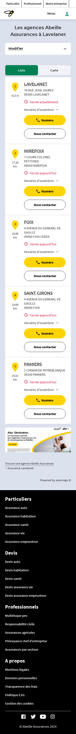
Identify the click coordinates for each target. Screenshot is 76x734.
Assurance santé (16, 524)
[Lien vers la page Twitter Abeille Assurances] (33, 717)
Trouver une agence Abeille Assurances (29, 463)
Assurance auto (16, 508)
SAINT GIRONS (38, 293)
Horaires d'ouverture (39, 109)
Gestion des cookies (19, 703)
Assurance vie (15, 533)
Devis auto (12, 561)
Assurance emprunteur (21, 541)
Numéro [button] (47, 120)
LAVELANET (35, 84)
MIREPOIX (34, 151)
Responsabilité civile (20, 624)
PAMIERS (33, 364)
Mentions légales (17, 669)
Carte (54, 70)
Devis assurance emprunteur (25, 595)
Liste (21, 70)
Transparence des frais (21, 686)
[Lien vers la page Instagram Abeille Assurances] (52, 717)
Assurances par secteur (21, 649)
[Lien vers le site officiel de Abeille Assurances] (9, 13)
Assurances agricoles (20, 632)
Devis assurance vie (19, 587)
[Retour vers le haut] (61, 711)
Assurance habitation (20, 516)
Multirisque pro (16, 615)
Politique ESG (15, 695)
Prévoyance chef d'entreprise (26, 641)
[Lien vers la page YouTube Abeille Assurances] (43, 717)
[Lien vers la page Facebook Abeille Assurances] (23, 717)
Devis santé (13, 578)
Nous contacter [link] (45, 134)
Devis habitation (17, 570)
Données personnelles (21, 678)
